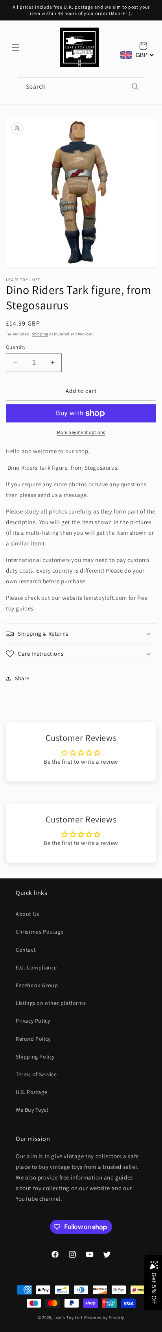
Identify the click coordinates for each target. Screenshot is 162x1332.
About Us (27, 913)
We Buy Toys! (32, 1109)
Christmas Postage (39, 931)
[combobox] (81, 87)
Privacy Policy (33, 1020)
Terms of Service (36, 1074)
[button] (15, 47)
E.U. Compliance (36, 967)
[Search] (135, 86)
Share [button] (22, 678)
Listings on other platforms (51, 1002)
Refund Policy (33, 1038)
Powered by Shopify (104, 1317)
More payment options (81, 432)
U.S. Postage (31, 1092)
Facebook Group (37, 985)
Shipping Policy (35, 1056)
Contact (26, 949)
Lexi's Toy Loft (68, 1317)
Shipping (40, 334)
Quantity (16, 347)
